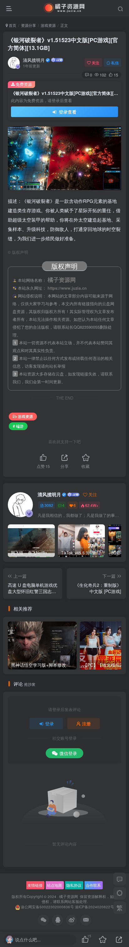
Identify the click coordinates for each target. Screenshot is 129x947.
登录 (49, 723)
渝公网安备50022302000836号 (47, 906)
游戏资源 (48, 25)
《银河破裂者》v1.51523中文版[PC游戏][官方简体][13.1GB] (63, 44)
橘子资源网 (68, 896)
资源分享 (28, 25)
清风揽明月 (34, 60)
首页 (12, 25)
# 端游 (18, 426)
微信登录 (68, 753)
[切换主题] (119, 893)
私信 (115, 62)
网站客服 (71, 901)
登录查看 (67, 112)
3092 (48, 505)
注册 (86, 723)
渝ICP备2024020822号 (94, 906)
